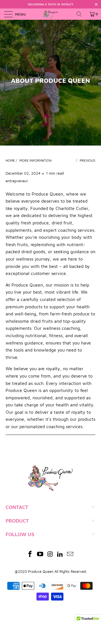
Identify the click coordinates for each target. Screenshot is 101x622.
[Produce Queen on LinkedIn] (60, 554)
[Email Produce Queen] (70, 554)
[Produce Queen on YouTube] (40, 554)
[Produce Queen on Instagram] (50, 554)
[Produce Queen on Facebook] (30, 554)
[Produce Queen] (50, 14)
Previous (87, 160)
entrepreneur (17, 181)
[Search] (81, 14)
